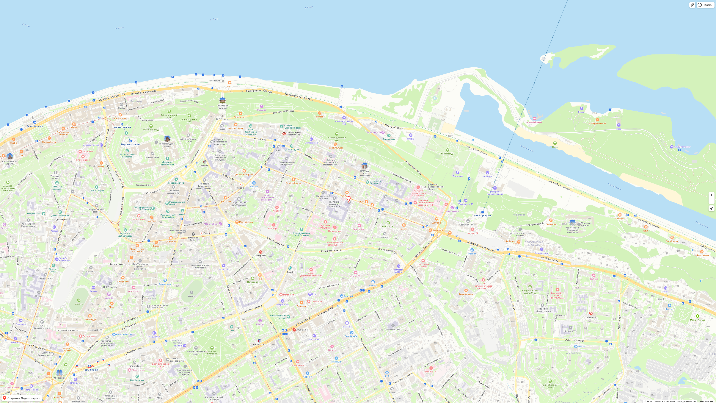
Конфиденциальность (686, 401)
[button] (692, 5)
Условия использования (664, 401)
